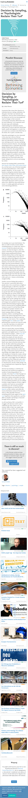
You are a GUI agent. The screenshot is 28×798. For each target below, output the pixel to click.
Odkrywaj (14, 5)
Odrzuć (5, 795)
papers (18, 320)
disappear (4, 319)
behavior (7, 485)
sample (21, 485)
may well (22, 333)
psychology (15, 485)
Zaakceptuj (12, 795)
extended (22, 361)
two (12, 320)
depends (4, 389)
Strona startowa (5, 5)
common (4, 248)
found (14, 374)
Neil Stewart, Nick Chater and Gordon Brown (14, 165)
